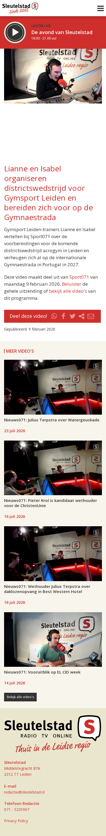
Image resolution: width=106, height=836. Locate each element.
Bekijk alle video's (20, 697)
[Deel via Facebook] (63, 316)
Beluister (71, 284)
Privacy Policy (16, 820)
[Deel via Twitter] (72, 316)
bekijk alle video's (68, 291)
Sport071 (79, 277)
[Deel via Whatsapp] (54, 316)
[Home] (20, 7)
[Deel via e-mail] (90, 316)
